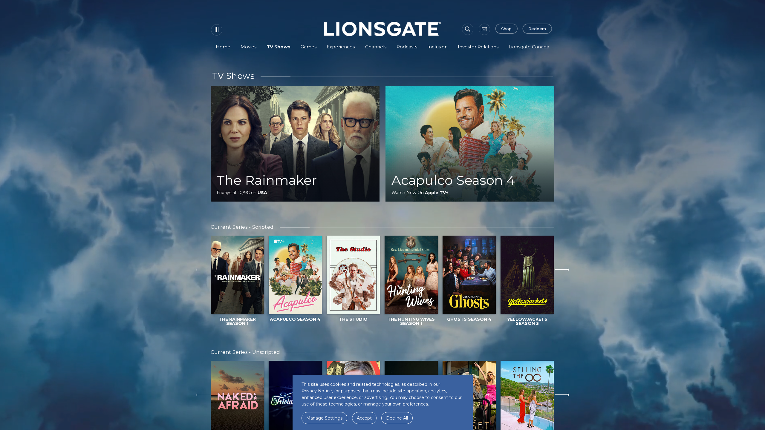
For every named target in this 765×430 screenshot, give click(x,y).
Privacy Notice (317, 391)
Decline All (397, 418)
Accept (364, 418)
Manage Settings (324, 418)
